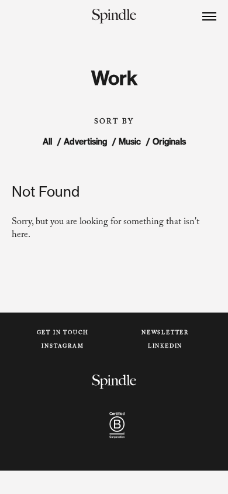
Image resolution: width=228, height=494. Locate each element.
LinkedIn (165, 346)
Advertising (85, 141)
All (47, 141)
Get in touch (63, 333)
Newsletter (165, 333)
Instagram (63, 346)
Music (130, 141)
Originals (169, 141)
